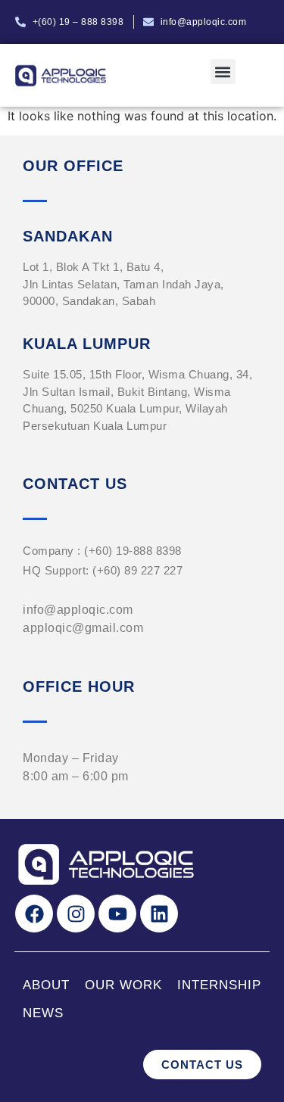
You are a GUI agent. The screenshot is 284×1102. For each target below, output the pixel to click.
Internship (219, 985)
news (43, 1013)
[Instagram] (76, 913)
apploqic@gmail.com (83, 627)
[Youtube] (117, 913)
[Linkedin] (159, 913)
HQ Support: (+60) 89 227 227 (103, 570)
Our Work (123, 985)
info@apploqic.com (78, 609)
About (46, 985)
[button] (223, 71)
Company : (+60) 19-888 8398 (102, 550)
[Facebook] (34, 913)
